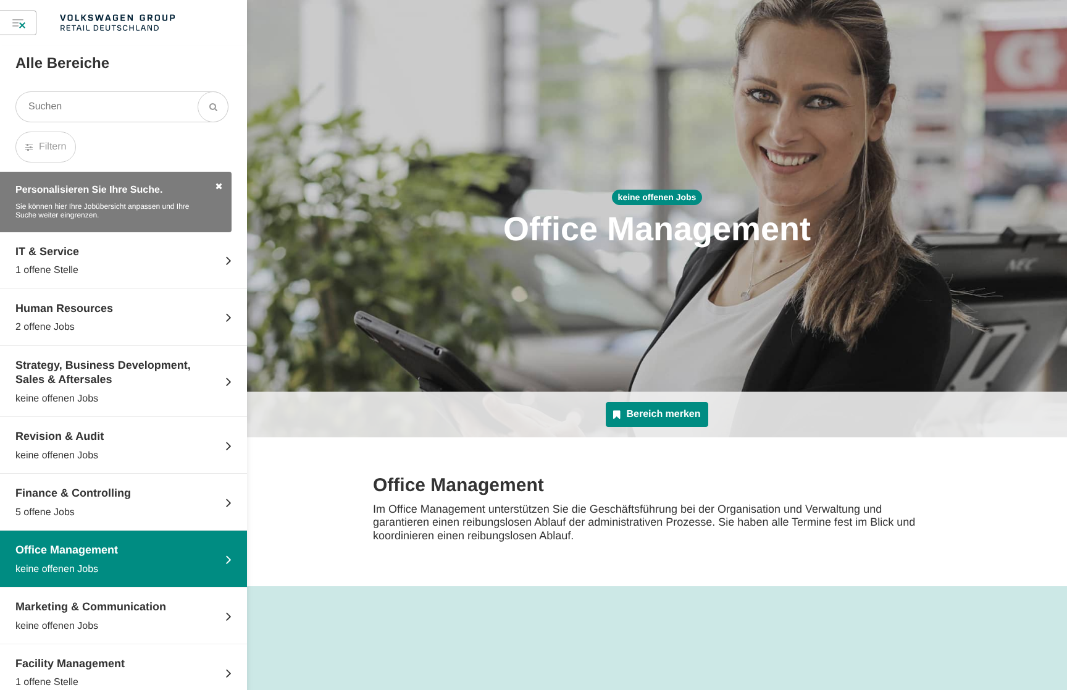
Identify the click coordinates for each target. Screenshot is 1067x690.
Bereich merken (663, 414)
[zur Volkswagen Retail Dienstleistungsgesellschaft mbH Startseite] (117, 22)
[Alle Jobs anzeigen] (18, 23)
